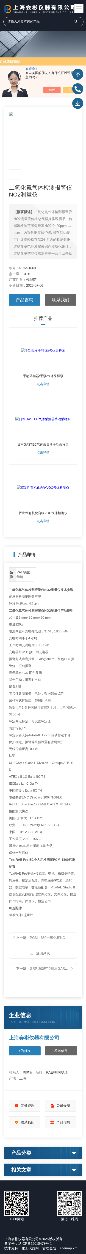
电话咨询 (77, 88)
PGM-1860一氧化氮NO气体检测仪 (56, 938)
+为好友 (25, 1051)
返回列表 (43, 953)
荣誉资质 (27, 1106)
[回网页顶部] (77, 74)
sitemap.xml (69, 1248)
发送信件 (61, 1051)
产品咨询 (24, 299)
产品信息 (63, 1122)
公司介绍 (63, 1106)
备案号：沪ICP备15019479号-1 (28, 1243)
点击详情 (43, 384)
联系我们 (60, 299)
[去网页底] (77, 103)
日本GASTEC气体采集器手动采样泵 (43, 444)
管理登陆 (49, 1248)
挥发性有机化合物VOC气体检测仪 (43, 513)
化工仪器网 (30, 1248)
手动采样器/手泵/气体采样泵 (43, 376)
